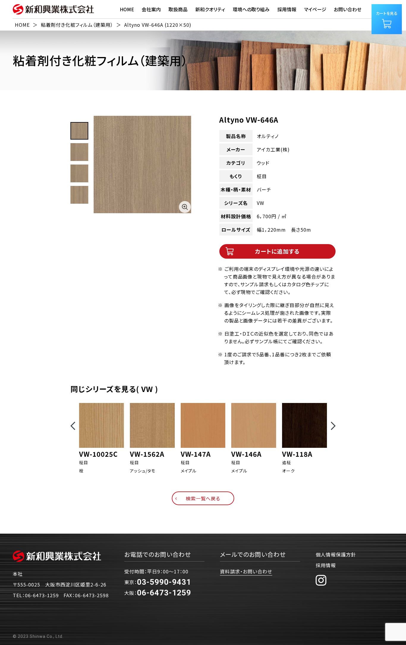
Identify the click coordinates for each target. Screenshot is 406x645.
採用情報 (326, 565)
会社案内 (151, 9)
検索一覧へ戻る (203, 498)
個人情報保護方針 (336, 554)
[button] (72, 426)
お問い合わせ (347, 9)
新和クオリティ (210, 9)
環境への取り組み (251, 9)
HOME (127, 9)
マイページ (315, 9)
